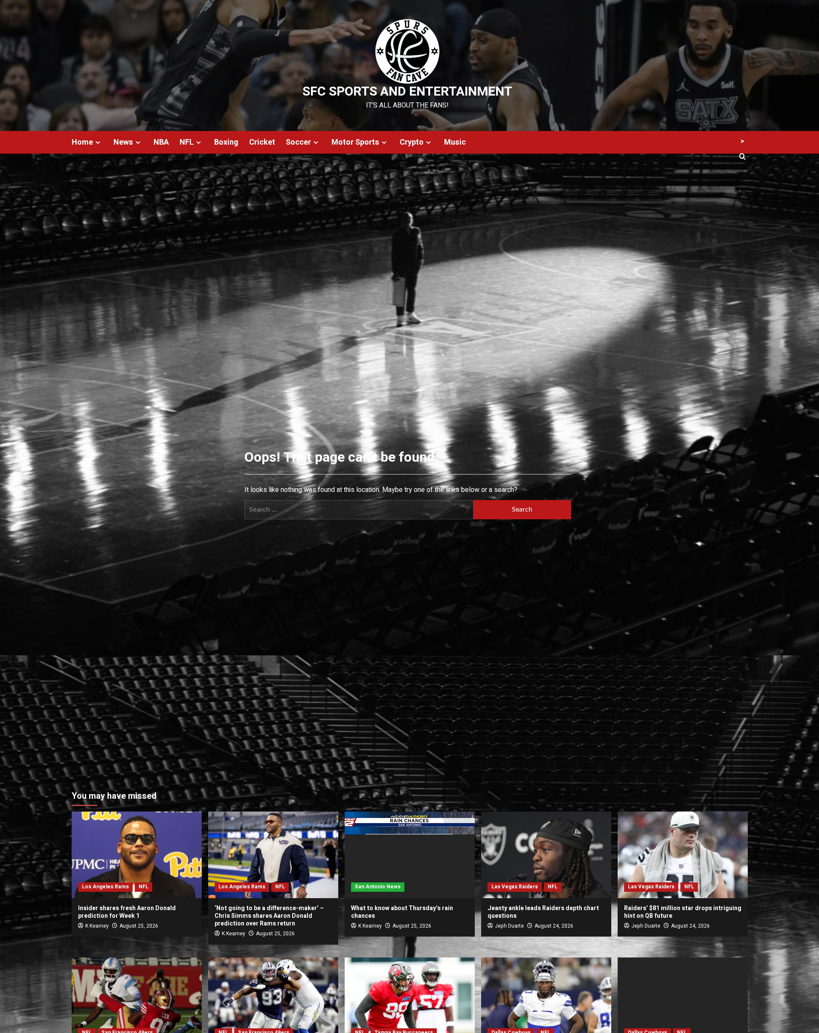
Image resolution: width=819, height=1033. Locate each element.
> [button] (742, 141)
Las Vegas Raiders (514, 886)
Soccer (298, 142)
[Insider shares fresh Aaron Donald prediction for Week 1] (137, 855)
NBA (161, 142)
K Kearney (97, 926)
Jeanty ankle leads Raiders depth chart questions (543, 912)
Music (455, 142)
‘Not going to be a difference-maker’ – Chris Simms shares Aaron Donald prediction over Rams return (269, 916)
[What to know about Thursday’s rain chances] (410, 855)
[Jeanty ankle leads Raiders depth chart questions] (546, 855)
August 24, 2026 (553, 926)
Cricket (262, 142)
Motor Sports (355, 142)
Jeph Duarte (509, 926)
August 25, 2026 (138, 926)
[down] (98, 142)
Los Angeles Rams (105, 886)
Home (82, 142)
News (123, 142)
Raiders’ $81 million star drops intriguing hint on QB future (682, 912)
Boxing (226, 142)
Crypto (412, 142)
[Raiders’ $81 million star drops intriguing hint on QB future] (683, 855)
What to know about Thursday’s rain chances (402, 912)
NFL (187, 142)
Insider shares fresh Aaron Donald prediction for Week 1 (127, 912)
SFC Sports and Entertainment (407, 91)
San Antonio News (378, 886)
